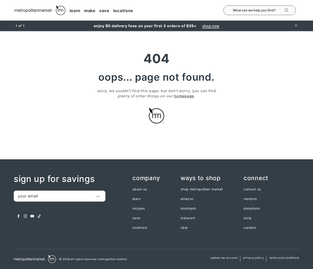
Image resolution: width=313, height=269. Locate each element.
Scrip (248, 218)
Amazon (187, 199)
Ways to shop (200, 178)
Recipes (138, 208)
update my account (224, 257)
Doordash (188, 208)
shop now (211, 26)
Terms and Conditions (284, 257)
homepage (184, 96)
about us (139, 189)
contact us (252, 189)
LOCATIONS (123, 10)
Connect (256, 178)
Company (146, 178)
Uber (184, 227)
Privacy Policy (253, 257)
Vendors (250, 199)
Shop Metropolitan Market (202, 189)
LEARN (75, 10)
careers (250, 227)
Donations (252, 208)
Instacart (188, 218)
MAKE (90, 10)
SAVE (104, 10)
